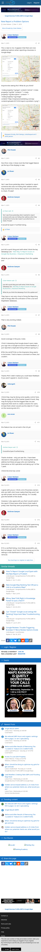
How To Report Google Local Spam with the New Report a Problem (22, 572)
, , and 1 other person (21, 135)
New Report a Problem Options (15, 21)
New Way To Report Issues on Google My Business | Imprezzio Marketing (17, 253)
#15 (38, 543)
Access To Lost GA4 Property (15, 757)
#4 (39, 205)
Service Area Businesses (12, 793)
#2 (39, 158)
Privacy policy (5, 928)
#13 (38, 485)
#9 (39, 371)
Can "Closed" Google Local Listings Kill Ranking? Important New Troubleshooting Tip (23, 614)
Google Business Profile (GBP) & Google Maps (19, 771)
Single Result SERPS (12, 728)
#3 (39, 179)
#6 (39, 275)
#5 (39, 245)
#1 (39, 43)
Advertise (4, 920)
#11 (38, 422)
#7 (39, 315)
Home (3, 936)
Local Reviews (19, 632)
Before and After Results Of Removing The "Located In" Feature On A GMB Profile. (20, 747)
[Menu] (2, 3)
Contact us (4, 916)
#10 (38, 392)
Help (2, 932)
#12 (38, 441)
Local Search (9, 732)
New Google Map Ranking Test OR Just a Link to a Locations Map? (22, 586)
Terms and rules (6, 924)
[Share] (36, 43)
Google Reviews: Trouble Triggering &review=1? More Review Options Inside (22, 628)
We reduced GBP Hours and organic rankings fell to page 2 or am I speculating (21, 737)
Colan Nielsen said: (9, 280)
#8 (39, 334)
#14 (38, 520)
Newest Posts (9, 724)
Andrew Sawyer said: (9, 447)
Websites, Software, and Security (15, 761)
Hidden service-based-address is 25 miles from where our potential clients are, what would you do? (22, 787)
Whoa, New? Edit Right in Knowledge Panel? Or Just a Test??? (20, 599)
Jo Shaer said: (7, 211)
